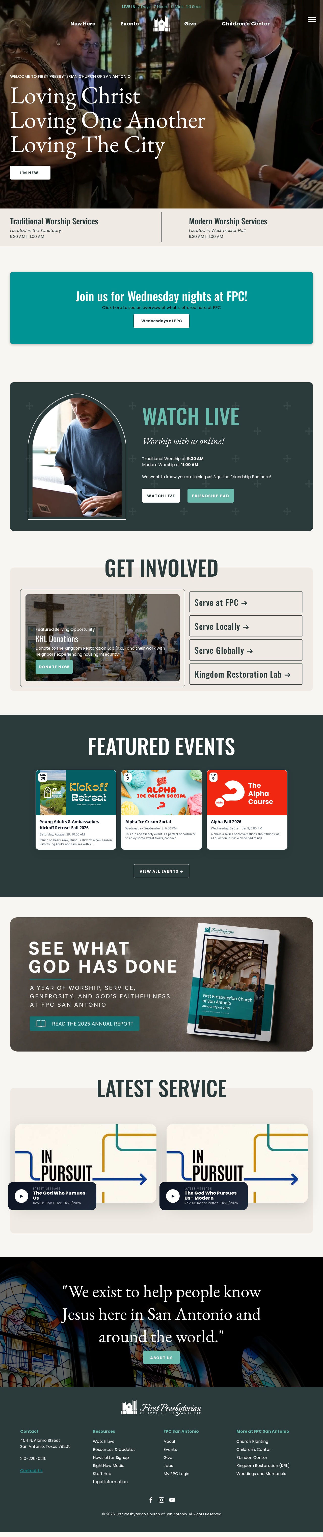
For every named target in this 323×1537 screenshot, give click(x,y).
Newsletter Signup (111, 1457)
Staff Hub (102, 1474)
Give (168, 1457)
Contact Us (31, 1471)
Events (170, 1449)
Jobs (168, 1466)
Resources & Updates (114, 1449)
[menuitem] (83, 24)
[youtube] (172, 1500)
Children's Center (253, 1449)
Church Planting (252, 1441)
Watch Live (104, 1441)
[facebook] (151, 1500)
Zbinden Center (251, 1457)
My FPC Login (176, 1474)
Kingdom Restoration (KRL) (263, 1466)
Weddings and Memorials (261, 1474)
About (170, 1441)
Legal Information (110, 1482)
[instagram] (161, 1500)
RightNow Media (108, 1466)
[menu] (311, 19)
